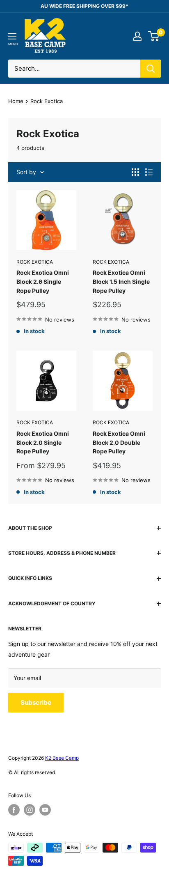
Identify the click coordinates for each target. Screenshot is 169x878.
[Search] (150, 69)
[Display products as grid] (135, 172)
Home (15, 101)
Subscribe (36, 702)
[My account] (137, 36)
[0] (154, 36)
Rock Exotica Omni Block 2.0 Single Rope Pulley (42, 442)
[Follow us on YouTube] (45, 810)
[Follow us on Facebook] (14, 810)
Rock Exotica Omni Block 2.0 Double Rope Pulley (119, 442)
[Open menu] (12, 36)
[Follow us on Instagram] (29, 810)
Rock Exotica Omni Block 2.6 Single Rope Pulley (42, 281)
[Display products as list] (149, 172)
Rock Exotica (34, 262)
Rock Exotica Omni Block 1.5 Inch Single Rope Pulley (121, 281)
